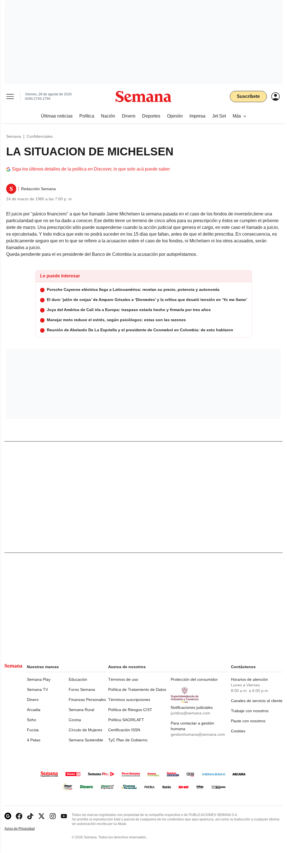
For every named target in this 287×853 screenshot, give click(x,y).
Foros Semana (82, 689)
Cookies (238, 731)
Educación (78, 679)
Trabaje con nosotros (250, 711)
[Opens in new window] (19, 816)
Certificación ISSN (124, 730)
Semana (13, 136)
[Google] (7, 816)
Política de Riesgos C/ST (130, 709)
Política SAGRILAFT (126, 720)
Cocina (75, 720)
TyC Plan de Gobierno (127, 740)
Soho (31, 720)
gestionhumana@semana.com (198, 734)
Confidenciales (40, 136)
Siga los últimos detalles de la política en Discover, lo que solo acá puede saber (91, 169)
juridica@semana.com (190, 713)
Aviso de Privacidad (25, 829)
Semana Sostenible (86, 740)
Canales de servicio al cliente (257, 700)
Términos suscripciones (129, 699)
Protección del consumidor (194, 679)
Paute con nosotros (248, 721)
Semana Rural (81, 709)
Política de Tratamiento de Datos (137, 689)
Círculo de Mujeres (85, 730)
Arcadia (33, 709)
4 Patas (33, 740)
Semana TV (37, 689)
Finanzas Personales (87, 699)
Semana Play (38, 679)
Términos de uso (123, 679)
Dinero (33, 699)
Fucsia (33, 730)
